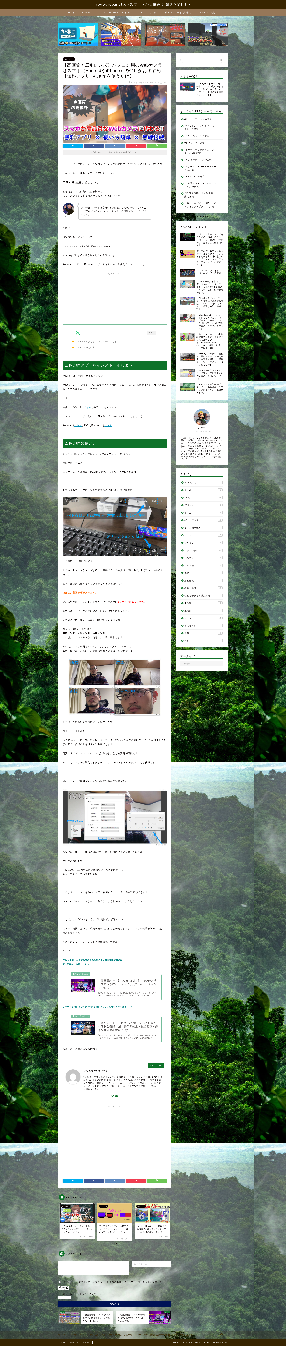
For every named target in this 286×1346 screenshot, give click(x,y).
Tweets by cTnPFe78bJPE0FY (192, 217)
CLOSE (151, 333)
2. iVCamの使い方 (85, 347)
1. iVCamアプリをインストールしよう (95, 341)
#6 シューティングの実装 (198, 159)
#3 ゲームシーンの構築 (196, 136)
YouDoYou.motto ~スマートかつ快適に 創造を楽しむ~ (143, 4)
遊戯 (202, 633)
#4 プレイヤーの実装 (195, 143)
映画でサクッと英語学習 (178, 12)
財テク (202, 618)
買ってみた (202, 626)
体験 (202, 573)
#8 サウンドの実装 (194, 176)
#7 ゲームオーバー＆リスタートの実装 (200, 168)
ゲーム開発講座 (202, 528)
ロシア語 (202, 565)
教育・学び (202, 588)
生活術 (202, 610)
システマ (202, 535)
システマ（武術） (208, 12)
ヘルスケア (202, 558)
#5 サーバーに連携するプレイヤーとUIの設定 (200, 151)
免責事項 (86, 1342)
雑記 (202, 641)
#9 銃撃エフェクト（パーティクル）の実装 (200, 185)
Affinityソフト (202, 482)
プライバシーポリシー (69, 1342)
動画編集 (202, 580)
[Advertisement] (115, 297)
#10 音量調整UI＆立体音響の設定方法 (200, 195)
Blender (87, 12)
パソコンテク (69, 59)
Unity (71, 12)
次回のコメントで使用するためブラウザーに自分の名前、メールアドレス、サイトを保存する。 (113, 1282)
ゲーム (202, 513)
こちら (87, 407)
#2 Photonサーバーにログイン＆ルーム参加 (200, 127)
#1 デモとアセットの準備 (198, 119)
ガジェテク (202, 505)
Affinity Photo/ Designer (114, 12)
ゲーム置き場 (202, 520)
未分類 (202, 603)
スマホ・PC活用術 (147, 12)
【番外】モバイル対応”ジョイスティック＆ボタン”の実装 (200, 205)
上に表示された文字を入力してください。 (80, 1294)
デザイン (202, 543)
